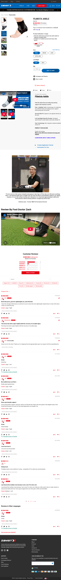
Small (36, 52)
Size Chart (55, 49)
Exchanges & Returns (6, 560)
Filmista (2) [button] (54, 283)
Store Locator (4, 1)
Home (2, 15)
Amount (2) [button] (46, 283)
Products (21, 5)
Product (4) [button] (38, 283)
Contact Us (34, 547)
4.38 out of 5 (34, 257)
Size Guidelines (4, 566)
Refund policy (35, 551)
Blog (12, 1)
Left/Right (36, 59)
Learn (28, 5)
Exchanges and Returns (42, 76)
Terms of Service (36, 549)
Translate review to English (10, 372)
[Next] (27, 36)
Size (45, 50)
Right (43, 62)
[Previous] (10, 36)
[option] (30, 10)
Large (52, 52)
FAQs (2, 562)
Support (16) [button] (7, 283)
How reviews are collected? (8, 532)
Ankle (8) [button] (14, 283)
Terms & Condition (39, 578)
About (33, 5)
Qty (34, 66)
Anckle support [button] (29, 286)
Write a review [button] (30, 272)
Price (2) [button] (21, 286)
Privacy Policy (30, 578)
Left (36, 62)
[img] (4, 296)
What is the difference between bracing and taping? (47, 133)
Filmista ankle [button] (39, 286)
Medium (44, 52)
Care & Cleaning (5, 564)
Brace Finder (41, 5)
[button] (37, 23)
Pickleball (6, 15)
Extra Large (38, 56)
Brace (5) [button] (21, 283)
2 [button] (28, 501)
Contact (18, 1)
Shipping (35, 24)
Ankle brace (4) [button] (29, 283)
